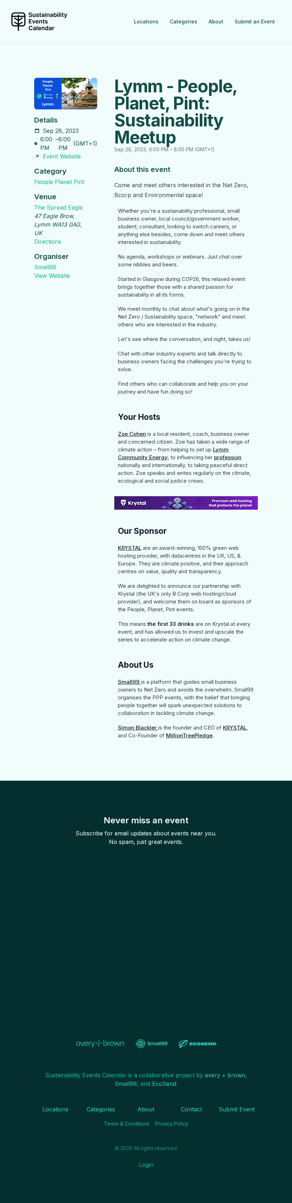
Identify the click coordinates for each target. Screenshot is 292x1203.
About (216, 21)
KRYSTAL (129, 547)
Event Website (62, 156)
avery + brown (225, 1075)
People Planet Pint (59, 181)
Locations (146, 21)
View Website (52, 275)
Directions (47, 241)
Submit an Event (255, 21)
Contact (191, 1109)
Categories (183, 21)
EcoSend (164, 1083)
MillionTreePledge (189, 735)
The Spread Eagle (58, 207)
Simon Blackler (138, 727)
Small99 (45, 267)
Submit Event (237, 1109)
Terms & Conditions (127, 1124)
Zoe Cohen (132, 433)
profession (227, 457)
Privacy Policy (171, 1124)
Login (146, 1164)
